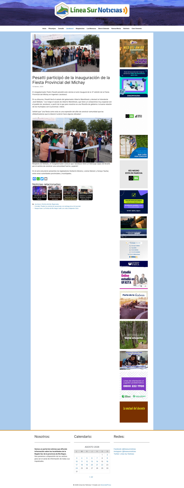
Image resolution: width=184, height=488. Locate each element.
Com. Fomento (137, 28)
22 (102, 465)
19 (87, 465)
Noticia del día (46, 204)
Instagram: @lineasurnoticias (125, 451)
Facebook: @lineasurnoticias (125, 449)
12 (87, 461)
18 (82, 465)
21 (97, 465)
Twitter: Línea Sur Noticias (124, 454)
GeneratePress (106, 485)
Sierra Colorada (103, 28)
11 (82, 461)
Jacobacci (70, 28)
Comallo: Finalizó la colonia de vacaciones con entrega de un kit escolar (58, 206)
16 (107, 461)
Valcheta (126, 28)
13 (92, 461)
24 (77, 468)
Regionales (55, 204)
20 (92, 465)
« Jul (91, 477)
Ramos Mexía (116, 28)
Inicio (44, 28)
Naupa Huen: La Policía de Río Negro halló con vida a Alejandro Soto (56, 208)
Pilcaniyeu (52, 28)
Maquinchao (80, 28)
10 (77, 461)
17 (77, 465)
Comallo (61, 28)
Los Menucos (91, 28)
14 (97, 461)
